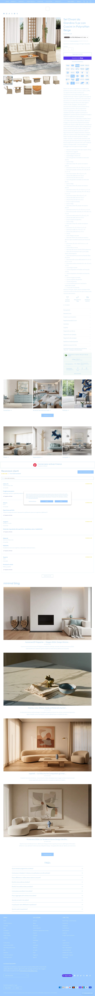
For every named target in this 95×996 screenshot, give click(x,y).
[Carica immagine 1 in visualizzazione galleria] (7, 80)
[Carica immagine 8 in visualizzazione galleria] (17, 90)
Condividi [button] (67, 305)
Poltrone (65, 410)
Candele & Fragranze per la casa (41, 930)
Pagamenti (65, 925)
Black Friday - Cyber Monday (69, 920)
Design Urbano (7, 935)
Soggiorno (35, 955)
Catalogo (5, 937)
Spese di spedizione (74, 40)
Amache (35, 920)
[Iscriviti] (26, 975)
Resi (4, 950)
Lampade (65, 457)
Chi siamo (5, 925)
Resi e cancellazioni (67, 947)
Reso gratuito (66, 930)
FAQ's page (65, 957)
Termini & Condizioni (8, 955)
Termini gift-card (7, 957)
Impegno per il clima (67, 952)
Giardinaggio (6, 933)
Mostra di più (47, 576)
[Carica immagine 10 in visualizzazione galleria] (36, 90)
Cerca (64, 940)
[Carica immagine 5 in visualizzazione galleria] (46, 80)
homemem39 (9, 992)
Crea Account (66, 945)
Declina (61, 501)
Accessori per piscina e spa (41, 410)
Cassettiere (6, 410)
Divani (5, 457)
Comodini (35, 935)
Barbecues (35, 925)
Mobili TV (35, 947)
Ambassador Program (68, 955)
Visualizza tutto (47, 415)
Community (65, 923)
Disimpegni (35, 940)
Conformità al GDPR (8, 945)
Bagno (34, 923)
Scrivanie (35, 950)
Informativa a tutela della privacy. (29, 970)
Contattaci (6, 930)
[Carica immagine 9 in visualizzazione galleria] (27, 90)
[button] (14, 1)
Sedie (34, 952)
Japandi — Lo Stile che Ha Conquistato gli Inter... (47, 773)
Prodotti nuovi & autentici (68, 935)
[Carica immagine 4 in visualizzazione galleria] (36, 80)
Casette (35, 933)
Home (4, 920)
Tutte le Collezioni (7, 923)
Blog (4, 928)
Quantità (65, 46)
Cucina (34, 937)
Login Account (66, 942)
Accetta (46, 501)
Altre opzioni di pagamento (77, 61)
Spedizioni (5, 952)
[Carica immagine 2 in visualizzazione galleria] (17, 80)
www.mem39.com (67, 950)
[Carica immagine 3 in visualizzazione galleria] (27, 80)
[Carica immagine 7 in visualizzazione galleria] (7, 90)
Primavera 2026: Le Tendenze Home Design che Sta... (47, 839)
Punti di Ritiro (66, 928)
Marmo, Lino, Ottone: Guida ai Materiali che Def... (47, 708)
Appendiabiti (37, 457)
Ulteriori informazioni (77, 373)
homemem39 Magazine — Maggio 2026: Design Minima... (47, 642)
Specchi (35, 957)
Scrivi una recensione (86, 472)
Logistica (65, 933)
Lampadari (35, 945)
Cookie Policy (6, 942)
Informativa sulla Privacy (9, 947)
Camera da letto (37, 928)
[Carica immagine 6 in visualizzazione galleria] (56, 80)
